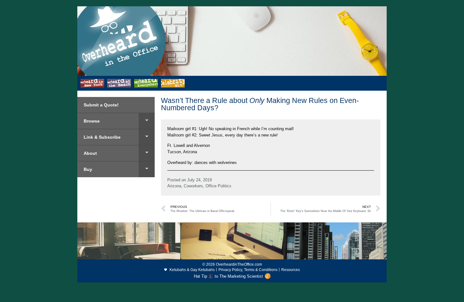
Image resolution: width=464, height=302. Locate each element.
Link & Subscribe (102, 137)
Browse (92, 121)
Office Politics (218, 186)
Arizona (174, 186)
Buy (88, 169)
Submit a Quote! (101, 104)
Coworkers (193, 186)
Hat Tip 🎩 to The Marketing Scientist (228, 276)
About (90, 153)
